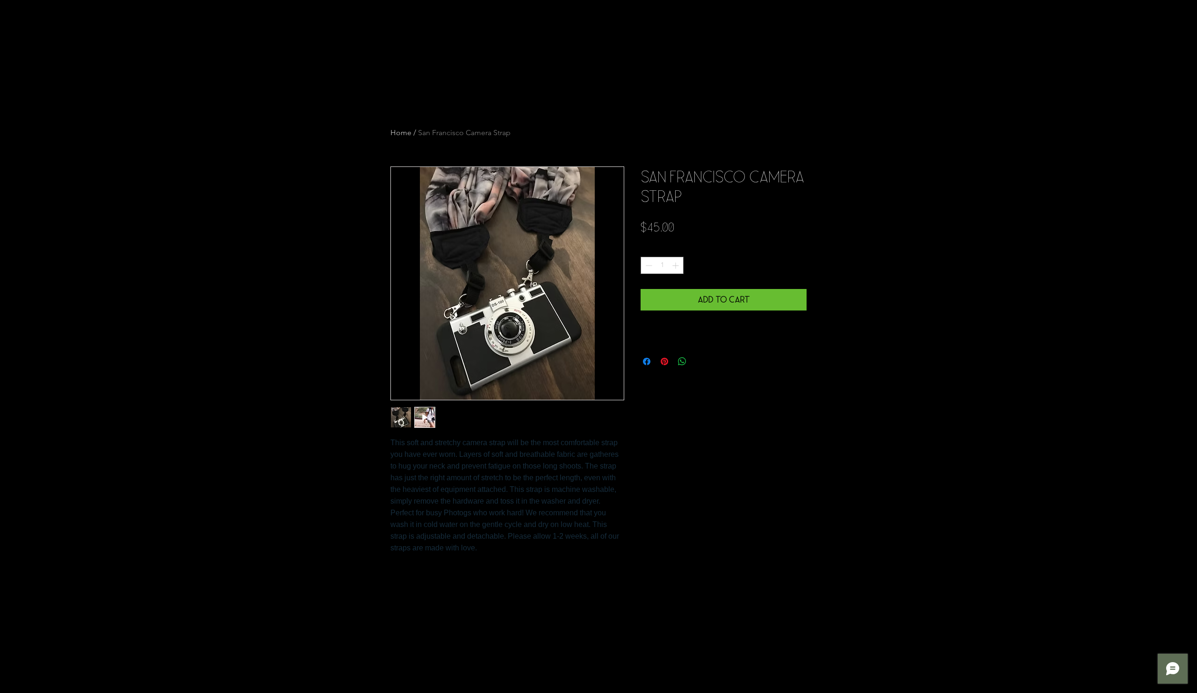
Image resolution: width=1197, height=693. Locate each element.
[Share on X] (700, 361)
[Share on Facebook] (646, 361)
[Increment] (676, 265)
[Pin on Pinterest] (664, 361)
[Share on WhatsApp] (682, 361)
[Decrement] (648, 265)
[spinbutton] (662, 265)
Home (400, 132)
